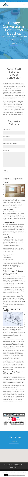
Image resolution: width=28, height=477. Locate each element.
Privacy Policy (13, 467)
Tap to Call (14, 44)
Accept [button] (6, 475)
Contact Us (14, 442)
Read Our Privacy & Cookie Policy (16, 475)
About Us (10, 464)
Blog (22, 464)
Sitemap (8, 466)
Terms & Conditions (16, 466)
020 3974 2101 (18, 40)
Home (5, 464)
